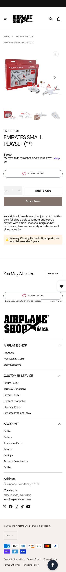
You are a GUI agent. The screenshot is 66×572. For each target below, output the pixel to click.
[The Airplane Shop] (23, 19)
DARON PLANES (22, 36)
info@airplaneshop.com (17, 499)
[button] (8, 19)
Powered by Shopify (41, 525)
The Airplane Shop (21, 525)
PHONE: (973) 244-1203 (17, 495)
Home (7, 36)
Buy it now (33, 201)
